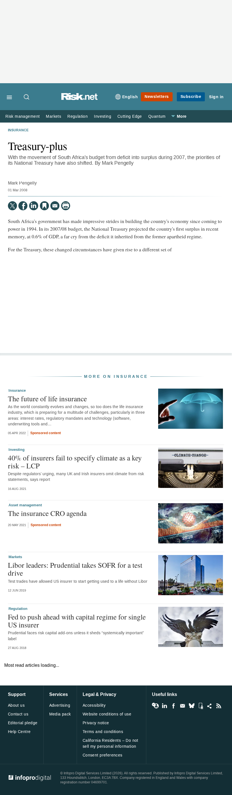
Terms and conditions (103, 731)
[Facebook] (22, 205)
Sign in (216, 97)
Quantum (157, 116)
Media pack (60, 714)
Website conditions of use (107, 714)
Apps (200, 705)
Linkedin (164, 705)
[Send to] (54, 205)
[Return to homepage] (79, 99)
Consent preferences (103, 755)
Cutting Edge (129, 116)
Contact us (18, 714)
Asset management (25, 505)
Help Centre (19, 731)
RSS (218, 705)
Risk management (22, 116)
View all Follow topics (155, 705)
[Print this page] (65, 205)
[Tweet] (12, 205)
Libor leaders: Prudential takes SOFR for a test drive (75, 569)
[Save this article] (44, 205)
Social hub (209, 705)
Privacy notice (96, 723)
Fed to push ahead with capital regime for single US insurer (77, 621)
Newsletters (157, 97)
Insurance (18, 130)
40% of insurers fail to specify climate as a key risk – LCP (75, 462)
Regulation (77, 116)
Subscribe (191, 97)
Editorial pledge (23, 723)
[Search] (26, 97)
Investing (102, 116)
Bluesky (191, 705)
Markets (53, 116)
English (130, 97)
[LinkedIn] (33, 205)
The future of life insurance (47, 398)
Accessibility (94, 705)
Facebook (173, 705)
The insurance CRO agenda (47, 513)
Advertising (59, 705)
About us (16, 705)
